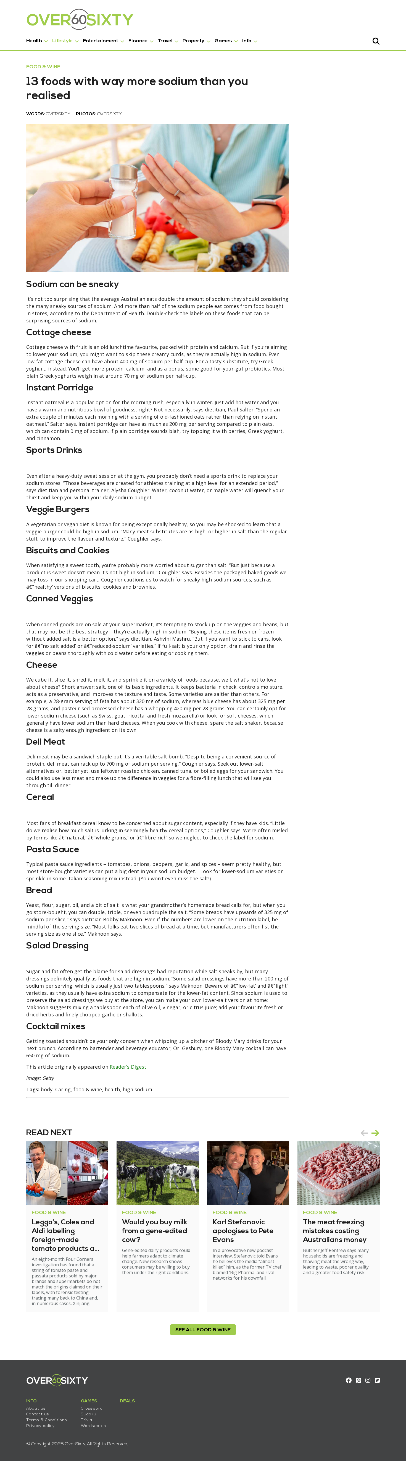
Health (34, 41)
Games (223, 41)
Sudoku (88, 1414)
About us (36, 1409)
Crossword (92, 1409)
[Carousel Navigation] (370, 1133)
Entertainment (100, 41)
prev (364, 1133)
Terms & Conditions (46, 1420)
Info (246, 41)
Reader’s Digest (128, 1066)
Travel (165, 41)
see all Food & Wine (203, 1330)
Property (193, 41)
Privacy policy (40, 1426)
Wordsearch (93, 1426)
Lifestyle (62, 41)
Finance (137, 41)
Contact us (37, 1414)
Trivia (86, 1420)
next (375, 1133)
